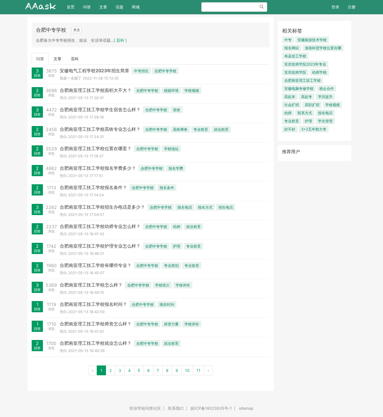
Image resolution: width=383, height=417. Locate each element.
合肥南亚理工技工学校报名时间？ (93, 304)
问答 (87, 6)
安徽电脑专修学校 (298, 88)
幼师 (176, 226)
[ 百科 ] (120, 40)
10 (187, 370)
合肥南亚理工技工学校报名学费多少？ (98, 168)
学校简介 (162, 285)
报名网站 (291, 48)
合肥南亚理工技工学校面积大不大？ (95, 90)
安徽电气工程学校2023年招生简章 (94, 70)
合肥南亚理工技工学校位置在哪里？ (95, 148)
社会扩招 (291, 104)
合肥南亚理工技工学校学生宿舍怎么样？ (100, 109)
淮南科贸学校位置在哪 (323, 48)
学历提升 (325, 96)
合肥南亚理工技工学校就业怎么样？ (95, 343)
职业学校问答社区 (145, 408)
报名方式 (205, 207)
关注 (76, 30)
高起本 (289, 96)
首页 (73, 6)
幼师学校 (319, 72)
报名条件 (167, 187)
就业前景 (221, 129)
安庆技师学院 (295, 72)
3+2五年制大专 (313, 129)
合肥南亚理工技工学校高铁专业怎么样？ (100, 129)
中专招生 (141, 71)
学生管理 (325, 121)
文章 (103, 6)
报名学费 (176, 168)
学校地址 (171, 148)
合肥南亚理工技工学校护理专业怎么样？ (100, 246)
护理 (176, 246)
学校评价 (183, 285)
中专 (288, 40)
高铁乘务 (180, 129)
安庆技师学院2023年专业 (305, 64)
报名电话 (184, 207)
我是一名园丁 (71, 78)
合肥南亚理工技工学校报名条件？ (93, 187)
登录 (335, 6)
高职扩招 (312, 104)
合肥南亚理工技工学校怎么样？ (91, 285)
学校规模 (191, 90)
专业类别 (171, 265)
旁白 (63, 97)
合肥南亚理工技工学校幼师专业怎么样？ (100, 226)
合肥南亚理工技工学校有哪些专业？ (95, 265)
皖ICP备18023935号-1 (211, 408)
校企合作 (326, 88)
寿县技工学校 (295, 56)
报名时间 (167, 304)
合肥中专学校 (165, 71)
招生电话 (225, 207)
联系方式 (304, 113)
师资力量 (171, 324)
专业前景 (200, 129)
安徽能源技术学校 (312, 40)
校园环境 (171, 90)
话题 (119, 6)
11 (198, 370)
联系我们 (176, 408)
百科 (75, 58)
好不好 (289, 129)
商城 (136, 6)
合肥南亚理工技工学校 (302, 80)
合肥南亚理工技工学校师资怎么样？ (95, 324)
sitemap (246, 408)
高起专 (306, 96)
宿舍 (176, 110)
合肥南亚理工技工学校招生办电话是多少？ (102, 207)
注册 (352, 6)
